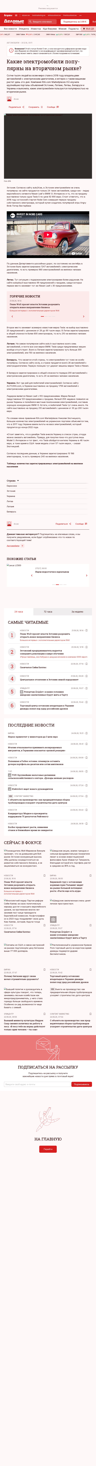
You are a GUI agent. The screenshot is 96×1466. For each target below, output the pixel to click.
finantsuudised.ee (70, 15)
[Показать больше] (80, 15)
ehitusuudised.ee (54, 15)
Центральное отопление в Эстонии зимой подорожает (49, 679)
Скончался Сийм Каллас (33, 667)
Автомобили (13, 545)
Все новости (10, 28)
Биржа (11, 733)
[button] (37, 1084)
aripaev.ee (26, 15)
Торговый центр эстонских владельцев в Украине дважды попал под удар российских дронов (69, 979)
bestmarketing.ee (38, 15)
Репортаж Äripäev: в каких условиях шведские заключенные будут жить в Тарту (68, 934)
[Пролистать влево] (31, 575)
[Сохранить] (86, 630)
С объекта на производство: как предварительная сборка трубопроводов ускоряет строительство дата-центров (71, 1023)
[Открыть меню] (16, 15)
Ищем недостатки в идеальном (52, 571)
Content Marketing (23, 796)
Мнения (62, 28)
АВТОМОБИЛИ (13, 43)
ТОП (10, 771)
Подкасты (73, 28)
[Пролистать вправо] (86, 575)
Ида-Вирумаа (50, 28)
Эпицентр (24, 28)
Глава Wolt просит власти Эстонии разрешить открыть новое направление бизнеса (19, 885)
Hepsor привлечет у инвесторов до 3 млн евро (33, 736)
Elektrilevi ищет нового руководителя (32, 789)
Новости (24, 630)
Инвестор (36, 28)
